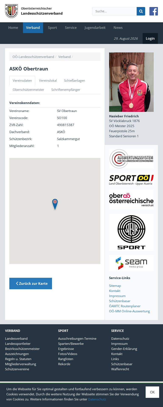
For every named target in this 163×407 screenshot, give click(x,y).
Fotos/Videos (67, 354)
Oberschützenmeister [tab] (28, 89)
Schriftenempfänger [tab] (65, 89)
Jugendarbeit (95, 27)
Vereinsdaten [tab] (22, 80)
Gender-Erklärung (124, 349)
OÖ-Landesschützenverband (33, 57)
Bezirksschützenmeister (22, 349)
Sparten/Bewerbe (71, 343)
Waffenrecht (120, 369)
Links (115, 359)
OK (152, 392)
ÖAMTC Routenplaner (125, 306)
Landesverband (16, 338)
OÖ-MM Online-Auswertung (129, 311)
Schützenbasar (119, 301)
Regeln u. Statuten (18, 359)
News (118, 27)
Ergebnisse (66, 349)
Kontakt (114, 291)
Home (13, 27)
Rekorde (64, 364)
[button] (55, 204)
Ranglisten (65, 359)
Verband (33, 27)
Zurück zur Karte (33, 283)
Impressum (117, 296)
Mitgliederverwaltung (20, 364)
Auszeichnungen (17, 354)
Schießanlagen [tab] (74, 80)
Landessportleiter (18, 343)
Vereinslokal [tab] (48, 80)
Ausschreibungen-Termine (77, 338)
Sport (52, 27)
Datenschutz (97, 399)
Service (71, 27)
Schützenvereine (17, 369)
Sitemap (115, 285)
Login (150, 38)
